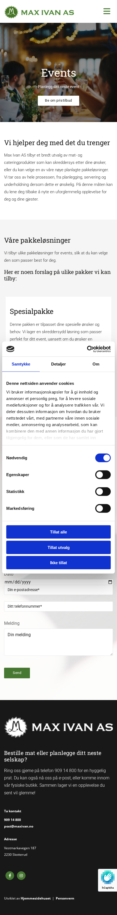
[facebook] (10, 876)
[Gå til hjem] (39, 12)
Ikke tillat (58, 562)
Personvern (65, 898)
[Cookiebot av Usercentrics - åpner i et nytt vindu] (87, 348)
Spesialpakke (31, 311)
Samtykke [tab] (21, 364)
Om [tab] (96, 364)
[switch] (103, 474)
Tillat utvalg (59, 547)
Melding (12, 623)
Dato (8, 574)
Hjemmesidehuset (36, 898)
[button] (58, 101)
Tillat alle (58, 532)
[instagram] (21, 876)
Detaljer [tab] (58, 364)
